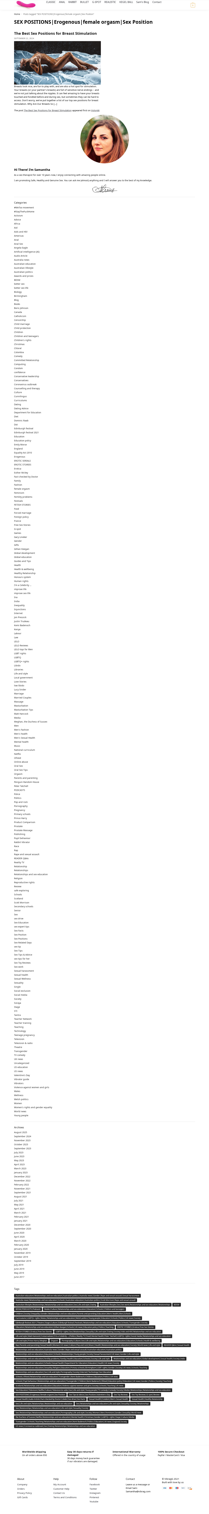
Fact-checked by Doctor (26, 476)
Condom (18, 368)
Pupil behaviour (22, 838)
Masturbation (21, 705)
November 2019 (22, 1252)
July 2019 (18, 1264)
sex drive (18, 918)
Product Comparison (24, 822)
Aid (15, 227)
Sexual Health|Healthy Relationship (147, 1399)
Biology (18, 291)
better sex (19, 283)
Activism (18, 215)
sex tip (17, 946)
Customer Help (61, 1488)
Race (16, 846)
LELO (16, 641)
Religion (18, 878)
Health (17, 565)
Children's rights (22, 340)
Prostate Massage (23, 830)
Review (17, 886)
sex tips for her (22, 958)
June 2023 (19, 1156)
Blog (16, 299)
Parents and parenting (26, 777)
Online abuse (21, 761)
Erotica (17, 468)
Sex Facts (19, 930)
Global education (23, 557)
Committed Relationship (26, 360)
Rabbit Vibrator (22, 842)
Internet (18, 613)
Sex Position (20, 934)
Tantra (17, 1015)
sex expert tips (21, 926)
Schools (18, 894)
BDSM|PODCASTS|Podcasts (28, 1309)
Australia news (21, 259)
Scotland (18, 898)
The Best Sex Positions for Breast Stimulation (55, 33)
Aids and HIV (20, 231)
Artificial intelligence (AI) (26, 251)
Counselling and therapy (27, 388)
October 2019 (21, 1256)
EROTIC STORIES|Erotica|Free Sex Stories (135, 1327)
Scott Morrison (21, 902)
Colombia (19, 352)
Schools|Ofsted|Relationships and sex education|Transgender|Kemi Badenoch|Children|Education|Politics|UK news (67, 1376)
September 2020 (22, 1228)
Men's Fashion (21, 729)
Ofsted (17, 757)
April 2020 (19, 1236)
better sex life (21, 287)
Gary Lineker (20, 537)
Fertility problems (23, 496)
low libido (19, 685)
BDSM (17, 279)
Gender (18, 540)
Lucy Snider (20, 689)
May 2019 (19, 1272)
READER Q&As (21, 858)
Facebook (95, 1484)
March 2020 (20, 1240)
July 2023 (18, 1152)
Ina (15, 597)
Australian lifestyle (23, 267)
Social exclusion (22, 990)
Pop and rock (21, 802)
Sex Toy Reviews (22, 962)
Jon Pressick (20, 617)
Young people (21, 1115)
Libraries (18, 669)
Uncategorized (21, 1063)
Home (17, 14)
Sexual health (21, 974)
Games (17, 533)
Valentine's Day (22, 1075)
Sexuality (18, 982)
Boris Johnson (21, 308)
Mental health (21, 741)
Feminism (19, 492)
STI (15, 1010)
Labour (17, 633)
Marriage (19, 693)
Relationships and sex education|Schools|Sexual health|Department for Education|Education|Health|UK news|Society (67, 1363)
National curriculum (24, 749)
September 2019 (22, 1260)
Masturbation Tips (23, 709)
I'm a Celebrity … (22, 585)
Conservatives (21, 380)
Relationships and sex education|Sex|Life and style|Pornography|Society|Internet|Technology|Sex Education (63, 1372)
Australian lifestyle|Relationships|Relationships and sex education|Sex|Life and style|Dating (56, 1304)
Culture (18, 392)
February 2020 (21, 1244)
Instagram (95, 1492)
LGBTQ (17, 657)
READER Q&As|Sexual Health (176, 1345)
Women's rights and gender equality (33, 1107)
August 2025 (20, 1132)
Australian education (25, 263)
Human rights (21, 581)
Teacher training (22, 1022)
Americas (19, 235)
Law (16, 637)
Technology (20, 1031)
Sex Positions (21, 938)
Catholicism (20, 316)
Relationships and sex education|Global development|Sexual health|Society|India (149, 1358)
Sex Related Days (23, 942)
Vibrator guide (21, 1079)
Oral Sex (18, 765)
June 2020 (19, 1232)
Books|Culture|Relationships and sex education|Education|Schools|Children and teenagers (84, 1309)
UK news (18, 1059)
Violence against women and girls (31, 1087)
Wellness (18, 1095)
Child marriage (22, 324)
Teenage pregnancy (24, 1035)
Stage (17, 1006)
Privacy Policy (24, 1492)
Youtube (94, 1501)
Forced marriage (22, 512)
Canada (18, 312)
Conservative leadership (26, 376)
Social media (20, 994)
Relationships (21, 870)
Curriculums (20, 400)
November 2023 (22, 1140)
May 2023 (19, 1160)
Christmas (19, 344)
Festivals (18, 500)
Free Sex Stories (22, 524)
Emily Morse (20, 444)
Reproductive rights (24, 882)
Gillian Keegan (21, 548)
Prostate (18, 826)
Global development (24, 553)
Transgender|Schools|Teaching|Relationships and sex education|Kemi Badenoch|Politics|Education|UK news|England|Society (71, 1421)
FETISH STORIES (22, 504)
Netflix (17, 753)
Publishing (19, 834)
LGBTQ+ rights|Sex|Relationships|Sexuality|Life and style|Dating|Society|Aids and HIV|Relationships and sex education (108, 1331)
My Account (59, 1484)
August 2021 (20, 1196)
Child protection (22, 328)
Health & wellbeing (24, 569)
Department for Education (27, 412)
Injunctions (20, 609)
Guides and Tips (22, 561)
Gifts (16, 544)
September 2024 (22, 1136)
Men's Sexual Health (24, 737)
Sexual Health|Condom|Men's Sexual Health (108, 1399)
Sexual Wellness (22, 978)
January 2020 (21, 1248)
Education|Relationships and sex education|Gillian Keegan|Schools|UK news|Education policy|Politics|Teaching (64, 1327)
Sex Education (21, 922)
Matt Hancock (21, 713)
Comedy (18, 356)
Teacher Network (23, 1018)
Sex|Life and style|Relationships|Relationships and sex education (44, 1403)
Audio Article (20, 255)
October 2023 (21, 1144)
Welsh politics (21, 1099)
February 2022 (21, 1184)
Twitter (93, 1488)
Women (18, 1103)
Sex (16, 914)
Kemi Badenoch (22, 625)
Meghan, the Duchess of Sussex (30, 721)
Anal (16, 239)
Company (22, 1484)
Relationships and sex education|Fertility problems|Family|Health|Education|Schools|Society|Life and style (63, 1358)
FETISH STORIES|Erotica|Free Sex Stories (34, 1331)
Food (16, 508)
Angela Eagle (21, 247)
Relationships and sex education (31, 874)
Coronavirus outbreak (25, 384)
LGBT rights (20, 653)
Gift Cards (22, 1497)
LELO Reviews (21, 645)
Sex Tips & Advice (23, 954)
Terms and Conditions (65, 1497)
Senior (17, 910)
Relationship (20, 866)
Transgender (20, 1051)
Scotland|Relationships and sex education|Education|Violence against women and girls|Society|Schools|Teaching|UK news (69, 1385)
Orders (21, 1488)
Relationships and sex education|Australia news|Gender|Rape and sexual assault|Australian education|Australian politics (69, 1349)
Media (17, 717)
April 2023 (19, 1164)
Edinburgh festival (23, 428)
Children (18, 332)
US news (18, 1071)
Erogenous (19, 456)
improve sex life (22, 593)
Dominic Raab (21, 420)
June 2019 (19, 1268)
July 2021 (18, 1200)
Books (17, 304)
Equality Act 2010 (23, 452)
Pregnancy (19, 810)
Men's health (21, 733)
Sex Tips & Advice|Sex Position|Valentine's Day (89, 1394)
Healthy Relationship (25, 573)
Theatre (18, 1047)
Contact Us (59, 1492)
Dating (17, 404)
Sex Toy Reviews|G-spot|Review (145, 1394)
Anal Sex (18, 243)
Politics (17, 797)
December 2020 (22, 1224)
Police (17, 794)
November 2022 (22, 1180)
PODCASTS (19, 790)
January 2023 (21, 1172)
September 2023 (22, 1148)
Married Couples (22, 697)
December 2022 (22, 1176)
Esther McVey (21, 472)
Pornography (21, 806)
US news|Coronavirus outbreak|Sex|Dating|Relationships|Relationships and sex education (55, 1426)
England (18, 448)
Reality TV (19, 862)
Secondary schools (23, 906)
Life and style (21, 673)
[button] (189, 5)
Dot (16, 424)
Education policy (22, 440)
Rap (16, 850)
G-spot (17, 528)
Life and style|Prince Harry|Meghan (31, 1340)
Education (19, 436)
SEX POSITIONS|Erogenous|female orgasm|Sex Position (40, 1394)
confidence (19, 372)
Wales (17, 1091)
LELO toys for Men (23, 649)
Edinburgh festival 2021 (26, 432)
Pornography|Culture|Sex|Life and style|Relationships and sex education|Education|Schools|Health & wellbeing (111, 1340)
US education (21, 1067)
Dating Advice (21, 408)
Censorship (20, 320)
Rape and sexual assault (26, 854)
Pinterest (94, 1497)
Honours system (22, 577)
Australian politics (23, 271)
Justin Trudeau (21, 621)
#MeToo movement (24, 207)
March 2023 (20, 1168)
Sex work (18, 966)
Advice (17, 219)
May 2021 (19, 1204)
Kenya (17, 629)
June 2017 (19, 1276)
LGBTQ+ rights (21, 661)
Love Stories (20, 681)
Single (17, 986)
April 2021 (19, 1208)
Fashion (18, 484)
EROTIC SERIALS (22, 460)
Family (17, 480)
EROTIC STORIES (22, 464)
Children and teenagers (26, 336)
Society (17, 998)
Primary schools (22, 814)
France (17, 520)
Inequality (19, 605)
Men (16, 725)
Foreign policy (21, 516)
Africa (17, 223)
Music (17, 745)
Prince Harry (20, 818)
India (16, 601)
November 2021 (22, 1188)
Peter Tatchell (21, 786)
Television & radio (23, 1043)
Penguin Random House (26, 782)
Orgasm (18, 773)
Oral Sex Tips (21, 769)
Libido (17, 665)
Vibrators (19, 1083)
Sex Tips (18, 950)
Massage (18, 701)
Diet (16, 416)
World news (20, 1111)
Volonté (95, 110)
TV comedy (19, 1055)
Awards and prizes (23, 275)
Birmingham (20, 295)
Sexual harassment (24, 970)
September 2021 (22, 1192)
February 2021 (21, 1216)
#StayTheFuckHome (24, 211)
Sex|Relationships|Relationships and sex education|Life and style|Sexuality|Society (52, 1408)
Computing (20, 364)
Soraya (17, 1002)
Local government (23, 677)
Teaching (19, 1026)
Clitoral (18, 348)
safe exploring (21, 890)
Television (19, 1039)
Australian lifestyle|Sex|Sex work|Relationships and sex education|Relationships (135, 1304)
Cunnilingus (20, 396)
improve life (20, 589)
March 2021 (20, 1212)
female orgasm (22, 488)
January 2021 (21, 1220)
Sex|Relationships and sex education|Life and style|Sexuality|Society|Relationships (112, 1403)
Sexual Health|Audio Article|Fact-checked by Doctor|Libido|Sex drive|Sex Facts (50, 1399)
